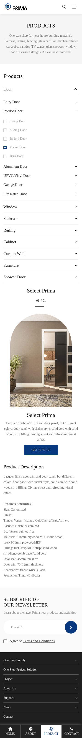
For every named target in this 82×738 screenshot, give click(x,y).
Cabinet (9, 242)
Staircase (10, 218)
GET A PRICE (41, 450)
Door (7, 89)
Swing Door (18, 121)
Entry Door (11, 102)
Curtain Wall (14, 253)
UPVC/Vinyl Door (17, 176)
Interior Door (12, 111)
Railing (9, 230)
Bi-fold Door (18, 138)
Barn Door (16, 156)
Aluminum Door (15, 166)
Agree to (32, 641)
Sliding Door (18, 130)
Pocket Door (18, 147)
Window (10, 207)
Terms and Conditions (39, 641)
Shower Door (14, 277)
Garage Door (12, 185)
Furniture (11, 265)
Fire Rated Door (15, 194)
